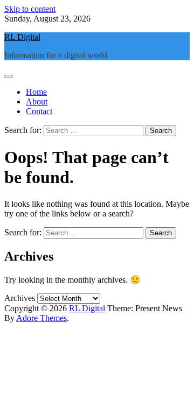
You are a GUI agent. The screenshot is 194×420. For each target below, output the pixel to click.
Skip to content (30, 8)
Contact (39, 111)
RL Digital (22, 36)
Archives (19, 298)
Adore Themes (41, 318)
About (36, 101)
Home (36, 91)
